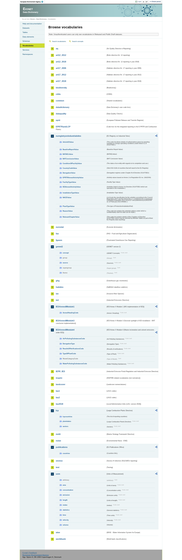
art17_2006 (61, 68)
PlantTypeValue (68, 206)
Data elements (28, 37)
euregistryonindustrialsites (68, 136)
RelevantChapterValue (71, 217)
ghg (58, 281)
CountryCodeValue (70, 168)
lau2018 (59, 404)
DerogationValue (69, 173)
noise (58, 441)
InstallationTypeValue (71, 193)
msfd (58, 434)
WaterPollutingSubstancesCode (75, 364)
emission (66, 495)
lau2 (58, 397)
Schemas (26, 41)
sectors (65, 426)
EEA (33, 1)
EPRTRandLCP (63, 127)
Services (26, 50)
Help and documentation (32, 24)
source (65, 263)
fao (57, 234)
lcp (57, 410)
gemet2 (59, 247)
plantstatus (67, 421)
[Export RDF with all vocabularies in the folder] (156, 136)
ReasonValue (68, 211)
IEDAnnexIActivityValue (72, 187)
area (64, 485)
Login (139, 1)
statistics (66, 510)
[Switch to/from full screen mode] (147, 1)
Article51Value (68, 142)
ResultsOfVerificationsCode (73, 349)
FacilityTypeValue (69, 182)
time (64, 515)
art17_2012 (61, 75)
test (57, 467)
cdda (58, 94)
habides (59, 287)
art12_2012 (61, 55)
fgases (59, 240)
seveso (59, 461)
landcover (60, 384)
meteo (65, 505)
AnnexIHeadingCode (70, 313)
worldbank (61, 539)
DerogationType (69, 344)
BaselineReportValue (70, 149)
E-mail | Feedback (30, 553)
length (65, 500)
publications (61, 447)
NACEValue (67, 197)
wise (58, 532)
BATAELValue (68, 154)
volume (65, 525)
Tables (25, 32)
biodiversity (61, 88)
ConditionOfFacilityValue (72, 163)
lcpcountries (67, 417)
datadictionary (62, 107)
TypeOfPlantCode (69, 354)
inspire (59, 378)
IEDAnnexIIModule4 (65, 330)
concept (66, 253)
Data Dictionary (41, 19)
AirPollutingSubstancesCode (74, 339)
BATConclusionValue (71, 159)
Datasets (26, 28)
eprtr (58, 120)
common (60, 101)
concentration (68, 490)
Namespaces (28, 54)
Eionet (32, 19)
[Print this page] (144, 1)
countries (66, 453)
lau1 (58, 391)
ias (57, 294)
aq (57, 49)
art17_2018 (61, 81)
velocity (66, 520)
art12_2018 (61, 62)
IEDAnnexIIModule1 (65, 307)
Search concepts (77, 41)
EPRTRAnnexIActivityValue (73, 177)
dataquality (61, 114)
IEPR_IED (60, 371)
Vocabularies (28, 46)
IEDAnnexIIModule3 (65, 321)
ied (57, 300)
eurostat (60, 227)
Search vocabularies (59, 41)
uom (58, 474)
